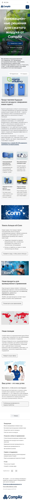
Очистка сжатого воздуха (11, 432)
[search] (27, 2)
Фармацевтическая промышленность (14, 444)
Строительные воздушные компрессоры (15, 438)
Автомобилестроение (10, 448)
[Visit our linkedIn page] (12, 470)
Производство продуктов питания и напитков (13, 441)
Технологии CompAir (9, 464)
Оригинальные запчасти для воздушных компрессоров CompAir (14, 455)
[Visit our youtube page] (16, 470)
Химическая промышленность (12, 446)
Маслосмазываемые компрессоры (13, 425)
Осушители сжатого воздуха (12, 430)
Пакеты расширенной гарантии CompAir (14, 458)
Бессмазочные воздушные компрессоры (15, 428)
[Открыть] (27, 7)
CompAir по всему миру (10, 466)
